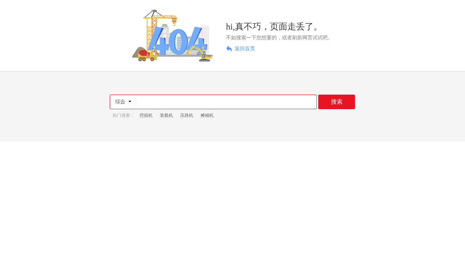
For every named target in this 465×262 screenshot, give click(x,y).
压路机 (186, 115)
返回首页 (245, 48)
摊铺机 (207, 115)
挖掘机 (146, 115)
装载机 (166, 115)
